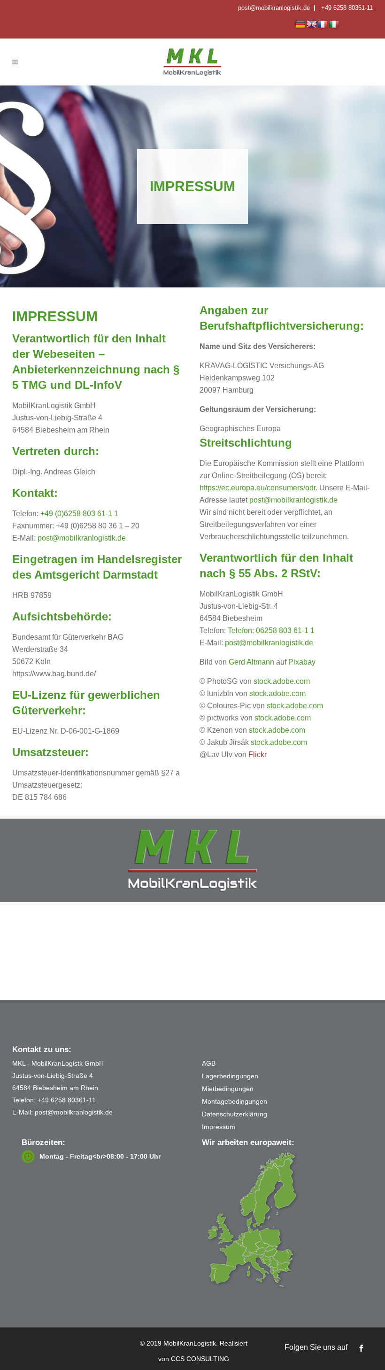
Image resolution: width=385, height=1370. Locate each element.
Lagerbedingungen (230, 1076)
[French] (323, 24)
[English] (312, 24)
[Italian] (334, 24)
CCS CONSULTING (200, 1358)
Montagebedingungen (234, 1101)
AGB (209, 1063)
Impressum (218, 1126)
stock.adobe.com (282, 681)
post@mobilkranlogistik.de (274, 7)
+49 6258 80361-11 (347, 7)
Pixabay (302, 662)
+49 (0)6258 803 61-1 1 (79, 514)
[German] (300, 24)
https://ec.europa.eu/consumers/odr (258, 488)
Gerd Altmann (251, 662)
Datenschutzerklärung (234, 1114)
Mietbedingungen (228, 1088)
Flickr (257, 755)
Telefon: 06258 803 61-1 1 (271, 631)
